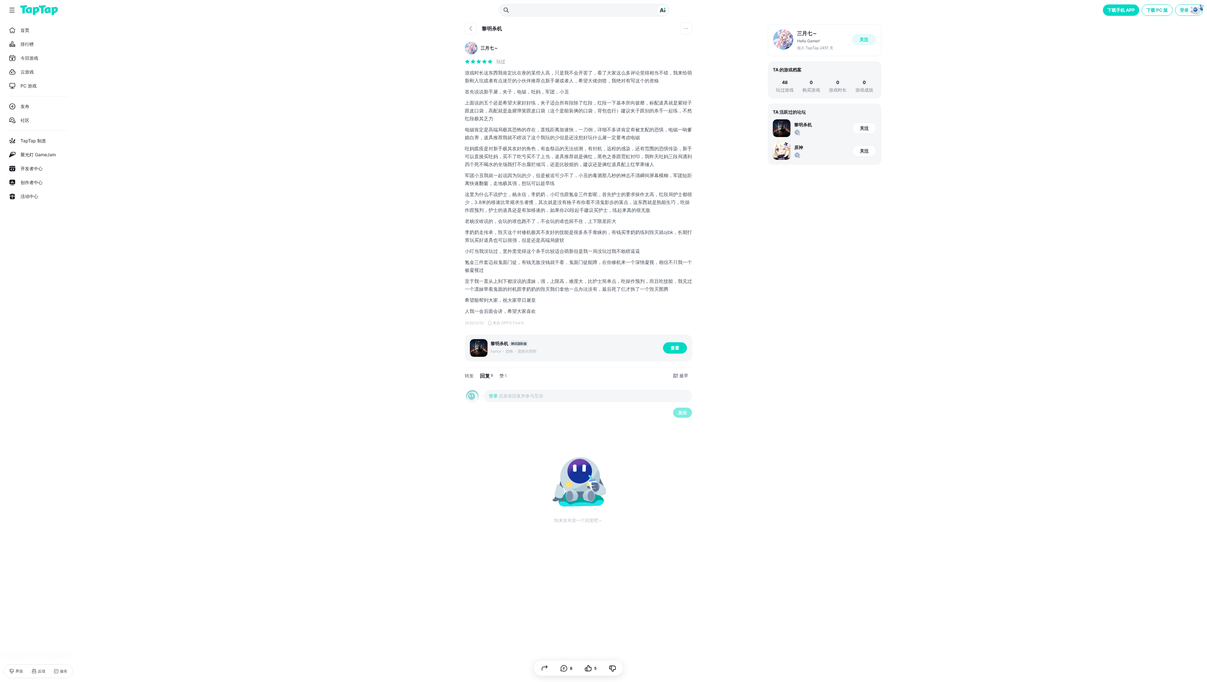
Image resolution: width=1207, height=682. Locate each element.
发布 (682, 412)
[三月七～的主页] (824, 40)
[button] (1189, 10)
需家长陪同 (527, 351)
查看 (675, 347)
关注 (864, 39)
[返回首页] (39, 10)
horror (496, 351)
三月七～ (489, 48)
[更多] (686, 28)
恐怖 (509, 351)
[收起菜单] (12, 10)
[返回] (471, 28)
